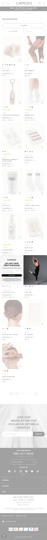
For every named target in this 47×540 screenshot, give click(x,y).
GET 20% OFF (12, 275)
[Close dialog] (46, 256)
